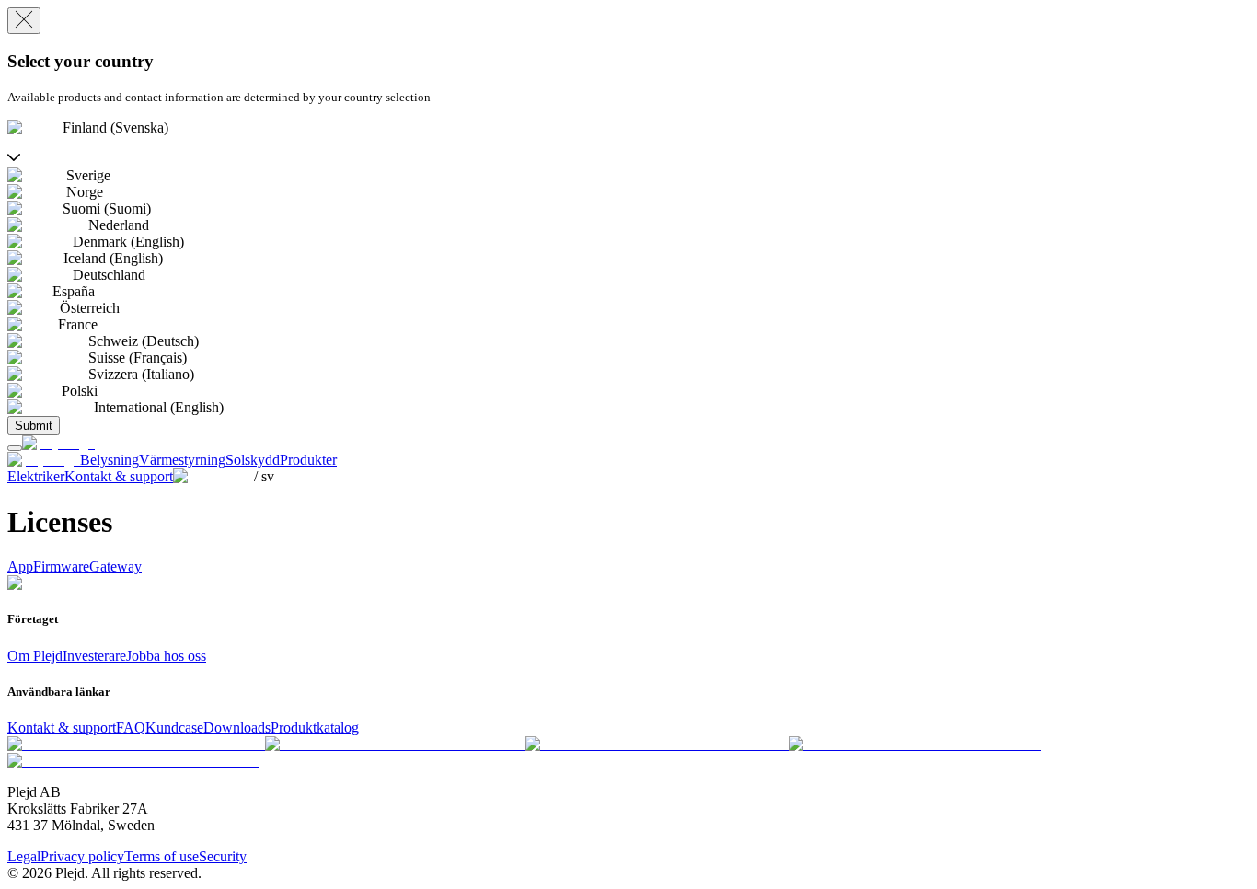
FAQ (130, 727)
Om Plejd (35, 656)
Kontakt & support (61, 727)
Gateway (115, 566)
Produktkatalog (315, 727)
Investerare (94, 656)
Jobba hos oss (166, 656)
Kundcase (174, 727)
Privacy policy (82, 856)
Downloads (237, 727)
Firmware (61, 566)
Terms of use (161, 856)
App (20, 566)
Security (223, 856)
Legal (23, 856)
